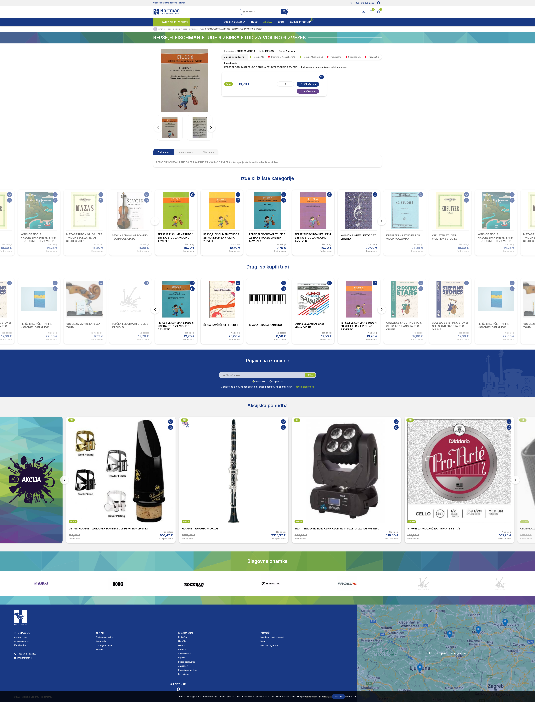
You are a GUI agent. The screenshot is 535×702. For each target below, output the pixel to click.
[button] (211, 128)
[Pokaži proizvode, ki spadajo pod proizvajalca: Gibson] (423, 583)
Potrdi (338, 696)
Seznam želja (184, 653)
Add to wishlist (321, 77)
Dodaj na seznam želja (9, 194)
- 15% (184, 420)
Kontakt (99, 649)
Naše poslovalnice (104, 637)
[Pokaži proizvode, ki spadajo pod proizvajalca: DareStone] (270, 583)
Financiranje (183, 674)
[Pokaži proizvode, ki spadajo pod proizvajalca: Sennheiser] (117, 583)
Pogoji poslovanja (186, 662)
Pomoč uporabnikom (187, 670)
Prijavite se (261, 381)
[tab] (163, 152)
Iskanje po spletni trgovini (272, 637)
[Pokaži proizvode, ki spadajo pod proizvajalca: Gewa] (500, 583)
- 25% (297, 420)
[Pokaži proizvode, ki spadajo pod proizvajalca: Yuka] (347, 583)
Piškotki (181, 657)
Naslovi (181, 645)
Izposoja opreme (104, 645)
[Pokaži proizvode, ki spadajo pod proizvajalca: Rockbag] (41, 583)
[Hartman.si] (20, 617)
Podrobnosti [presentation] (163, 152)
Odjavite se (278, 381)
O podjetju (101, 641)
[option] (176, 223)
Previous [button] (155, 221)
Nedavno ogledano (270, 645)
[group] (170, 128)
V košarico (310, 84)
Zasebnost (183, 666)
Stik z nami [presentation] (208, 152)
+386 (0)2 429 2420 (362, 3)
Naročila (182, 641)
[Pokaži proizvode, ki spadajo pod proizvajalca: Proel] (194, 583)
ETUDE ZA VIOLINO (246, 51)
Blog (263, 641)
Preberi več (350, 696)
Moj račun (182, 637)
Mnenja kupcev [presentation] (187, 152)
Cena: (229, 84)
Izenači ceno (308, 91)
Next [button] (382, 221)
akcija (73, 522)
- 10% (71, 420)
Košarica (182, 649)
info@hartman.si (24, 658)
